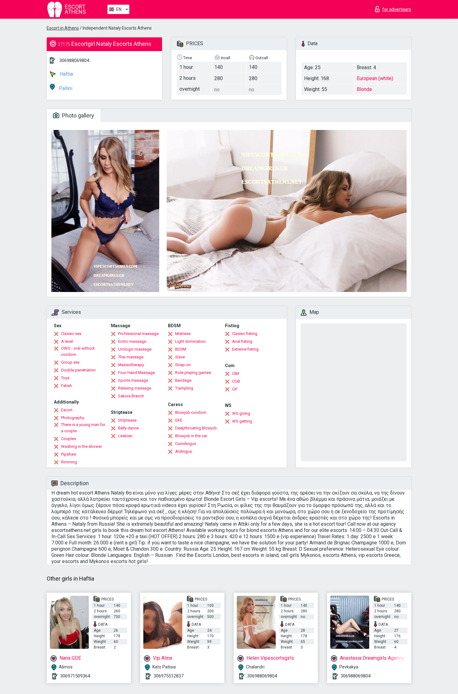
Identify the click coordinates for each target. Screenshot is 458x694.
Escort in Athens (63, 28)
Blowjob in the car (191, 435)
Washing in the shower (81, 446)
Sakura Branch (131, 396)
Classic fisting (244, 333)
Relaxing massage (134, 388)
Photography (72, 417)
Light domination (190, 341)
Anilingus (183, 451)
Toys (65, 378)
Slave (180, 357)
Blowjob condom (190, 412)
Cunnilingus (185, 443)
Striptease (127, 420)
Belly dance (128, 428)
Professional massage (138, 333)
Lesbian (125, 435)
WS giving (241, 413)
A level (67, 341)
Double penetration (78, 370)
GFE (178, 420)
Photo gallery (77, 115)
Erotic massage (132, 341)
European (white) (375, 78)
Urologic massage (134, 349)
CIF (235, 389)
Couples (68, 438)
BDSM (180, 349)
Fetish (66, 385)
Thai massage (130, 357)
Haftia (66, 74)
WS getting (242, 421)
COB (236, 381)
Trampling (184, 388)
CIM (235, 373)
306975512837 (169, 676)
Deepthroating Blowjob (196, 428)
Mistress (183, 333)
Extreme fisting (245, 349)
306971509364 (75, 676)
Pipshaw (68, 454)
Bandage (183, 380)
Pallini (65, 88)
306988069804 (74, 60)
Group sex (70, 362)
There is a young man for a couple (83, 427)
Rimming (69, 462)
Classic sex (71, 333)
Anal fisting (242, 341)
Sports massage (133, 380)
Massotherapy (131, 364)
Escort (67, 410)
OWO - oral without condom (78, 351)
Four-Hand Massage (136, 372)
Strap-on (183, 364)
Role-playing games (193, 372)
